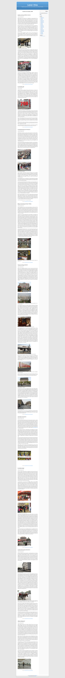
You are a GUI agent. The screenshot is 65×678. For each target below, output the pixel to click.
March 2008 (42, 33)
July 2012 (42, 18)
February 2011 (42, 25)
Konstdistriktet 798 (21, 86)
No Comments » (31, 84)
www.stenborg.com (35, 427)
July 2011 (42, 23)
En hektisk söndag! (21, 468)
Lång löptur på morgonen (22, 416)
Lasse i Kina (32, 5)
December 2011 (42, 20)
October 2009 (42, 30)
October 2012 (42, 17)
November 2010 (42, 27)
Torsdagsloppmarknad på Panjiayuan (24, 129)
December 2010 (42, 26)
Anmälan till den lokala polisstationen (24, 549)
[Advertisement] (28, 463)
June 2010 (42, 28)
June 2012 (42, 19)
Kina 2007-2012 (27, 84)
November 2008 (42, 31)
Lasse (41, 15)
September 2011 (42, 22)
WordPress (36, 675)
